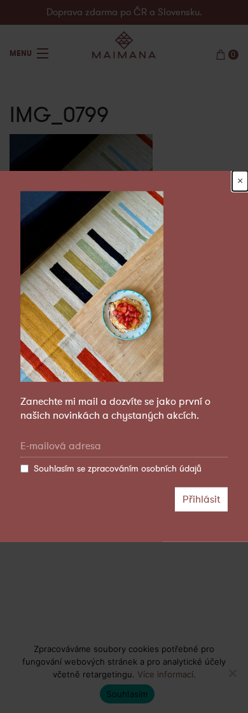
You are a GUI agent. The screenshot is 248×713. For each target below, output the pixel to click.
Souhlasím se (118, 469)
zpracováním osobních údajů (145, 469)
